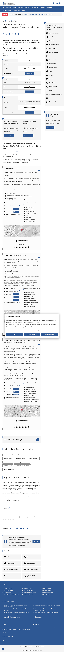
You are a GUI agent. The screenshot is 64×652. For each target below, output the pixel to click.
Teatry (50, 71)
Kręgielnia (51, 75)
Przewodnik (17, 10)
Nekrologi (43, 7)
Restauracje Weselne (54, 101)
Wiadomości (9, 7)
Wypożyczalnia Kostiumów (55, 94)
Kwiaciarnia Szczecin (8, 590)
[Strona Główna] (3, 7)
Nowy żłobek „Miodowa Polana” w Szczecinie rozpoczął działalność (47, 613)
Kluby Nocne (52, 82)
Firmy (19, 7)
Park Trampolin (52, 48)
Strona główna (5, 20)
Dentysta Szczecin (8, 588)
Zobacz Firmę (29, 73)
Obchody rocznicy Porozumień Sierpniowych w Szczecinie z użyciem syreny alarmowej (48, 609)
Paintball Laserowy (53, 52)
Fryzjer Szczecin (7, 592)
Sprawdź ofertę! (9, 135)
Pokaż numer (16, 394)
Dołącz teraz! (50, 127)
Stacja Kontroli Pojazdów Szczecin (11, 594)
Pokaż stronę (16, 211)
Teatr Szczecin (30, 556)
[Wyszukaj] (60, 3)
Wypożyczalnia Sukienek (55, 36)
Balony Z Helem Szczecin (13, 556)
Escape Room (52, 63)
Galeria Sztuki (52, 59)
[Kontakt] (56, 3)
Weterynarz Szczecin (28, 590)
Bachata (51, 78)
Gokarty (51, 90)
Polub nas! (36, 541)
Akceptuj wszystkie (49, 334)
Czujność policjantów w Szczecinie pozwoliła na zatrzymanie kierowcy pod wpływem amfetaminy (17, 617)
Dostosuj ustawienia (32, 334)
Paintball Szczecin (11, 576)
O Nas (26, 646)
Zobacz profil (16, 294)
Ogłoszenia (24, 7)
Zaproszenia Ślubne (54, 33)
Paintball (51, 56)
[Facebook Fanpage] (53, 3)
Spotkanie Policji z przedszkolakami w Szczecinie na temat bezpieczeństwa (47, 617)
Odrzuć (14, 334)
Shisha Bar (51, 40)
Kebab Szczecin (46, 594)
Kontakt (54, 627)
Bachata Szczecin (31, 563)
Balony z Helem (53, 67)
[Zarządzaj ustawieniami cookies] (3, 649)
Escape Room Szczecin (12, 569)
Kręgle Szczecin (10, 563)
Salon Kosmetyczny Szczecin (30, 592)
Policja (14, 7)
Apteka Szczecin (27, 588)
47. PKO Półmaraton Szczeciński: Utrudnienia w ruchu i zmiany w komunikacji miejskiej (16, 613)
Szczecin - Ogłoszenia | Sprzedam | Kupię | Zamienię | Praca (38, 14)
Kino (50, 98)
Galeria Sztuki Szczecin (32, 569)
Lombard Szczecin (47, 588)
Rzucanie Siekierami (54, 44)
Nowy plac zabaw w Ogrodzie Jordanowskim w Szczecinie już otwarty (17, 609)
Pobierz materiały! (28, 135)
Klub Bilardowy (53, 86)
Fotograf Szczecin (47, 590)
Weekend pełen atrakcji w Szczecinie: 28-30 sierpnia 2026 (47, 605)
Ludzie (23, 10)
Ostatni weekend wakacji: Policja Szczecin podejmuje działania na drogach (15, 606)
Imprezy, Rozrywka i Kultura (18, 20)
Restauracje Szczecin (28, 594)
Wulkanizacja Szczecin (48, 592)
